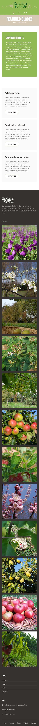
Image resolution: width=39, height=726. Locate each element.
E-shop (19, 723)
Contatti (4, 691)
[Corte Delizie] (19, 5)
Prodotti (4, 684)
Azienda (11, 723)
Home (14, 23)
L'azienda (5, 680)
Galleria (25, 723)
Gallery (4, 688)
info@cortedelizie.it (10, 709)
